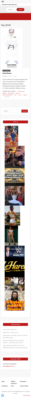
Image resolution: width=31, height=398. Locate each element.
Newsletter (23, 381)
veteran (25, 95)
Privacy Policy (26, 395)
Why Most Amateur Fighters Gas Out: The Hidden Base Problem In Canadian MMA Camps (15, 346)
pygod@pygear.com (8, 366)
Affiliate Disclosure (14, 382)
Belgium (4, 93)
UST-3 (19, 95)
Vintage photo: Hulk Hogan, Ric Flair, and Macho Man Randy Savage (15, 336)
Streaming (4, 386)
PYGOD (5, 76)
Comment (7, 96)
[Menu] (2, 1)
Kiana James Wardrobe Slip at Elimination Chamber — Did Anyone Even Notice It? (13, 341)
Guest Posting (24, 386)
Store (12, 386)
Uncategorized (6, 70)
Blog (3, 381)
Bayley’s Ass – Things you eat (10, 332)
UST (15, 95)
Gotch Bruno (7, 73)
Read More (21, 91)
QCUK (17, 93)
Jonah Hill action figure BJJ (9, 4)
